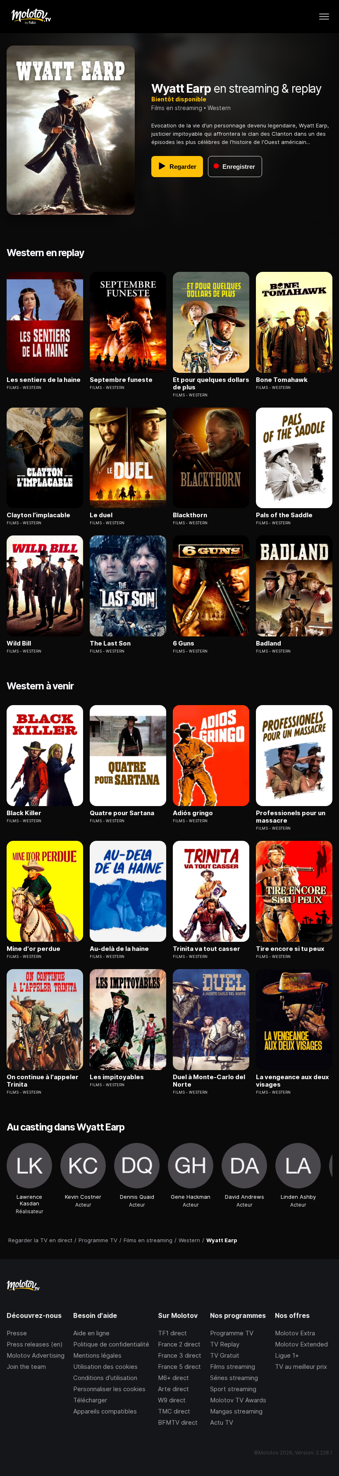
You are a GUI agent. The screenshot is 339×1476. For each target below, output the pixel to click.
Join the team (26, 1366)
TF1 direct (172, 1333)
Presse (17, 1333)
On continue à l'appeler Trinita (43, 1080)
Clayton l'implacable (38, 515)
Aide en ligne (91, 1333)
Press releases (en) (35, 1344)
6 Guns (183, 643)
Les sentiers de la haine (44, 380)
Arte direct (173, 1389)
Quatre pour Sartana (122, 813)
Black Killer (24, 813)
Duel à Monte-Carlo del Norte (209, 1080)
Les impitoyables (117, 1077)
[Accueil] (31, 16)
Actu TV (221, 1422)
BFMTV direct (178, 1422)
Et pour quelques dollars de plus (211, 383)
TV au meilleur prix (301, 1366)
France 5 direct (179, 1366)
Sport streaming (233, 1389)
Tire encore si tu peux (290, 949)
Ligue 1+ (287, 1355)
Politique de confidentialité (111, 1344)
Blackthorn (190, 515)
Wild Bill (19, 643)
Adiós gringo (193, 813)
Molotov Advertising (35, 1355)
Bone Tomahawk (282, 380)
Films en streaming (176, 107)
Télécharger (90, 1400)
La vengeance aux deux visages (292, 1080)
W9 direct (172, 1400)
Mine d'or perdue (33, 949)
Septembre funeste (121, 380)
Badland (268, 643)
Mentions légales (97, 1355)
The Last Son (110, 643)
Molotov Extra (295, 1333)
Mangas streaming (236, 1411)
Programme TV (231, 1333)
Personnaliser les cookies (109, 1389)
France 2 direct (179, 1344)
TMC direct (174, 1411)
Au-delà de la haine (119, 949)
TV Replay (224, 1344)
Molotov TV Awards (238, 1400)
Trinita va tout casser (206, 949)
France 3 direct (179, 1355)
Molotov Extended (301, 1344)
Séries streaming (234, 1378)
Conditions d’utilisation (105, 1378)
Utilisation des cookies (105, 1366)
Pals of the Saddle (284, 515)
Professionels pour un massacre (290, 816)
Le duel (101, 515)
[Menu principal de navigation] (324, 17)
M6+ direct (173, 1378)
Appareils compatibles (105, 1411)
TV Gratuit (224, 1355)
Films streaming (232, 1366)
